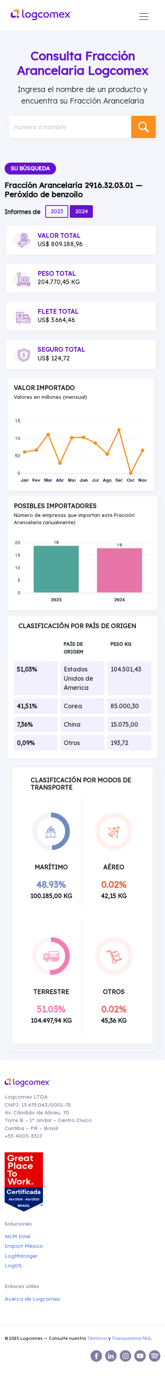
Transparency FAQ (131, 1338)
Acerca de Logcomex (32, 1298)
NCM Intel (17, 1236)
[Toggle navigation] (144, 16)
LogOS (13, 1265)
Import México (24, 1245)
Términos (97, 1338)
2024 (81, 211)
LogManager (21, 1255)
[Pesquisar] (143, 127)
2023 (57, 211)
